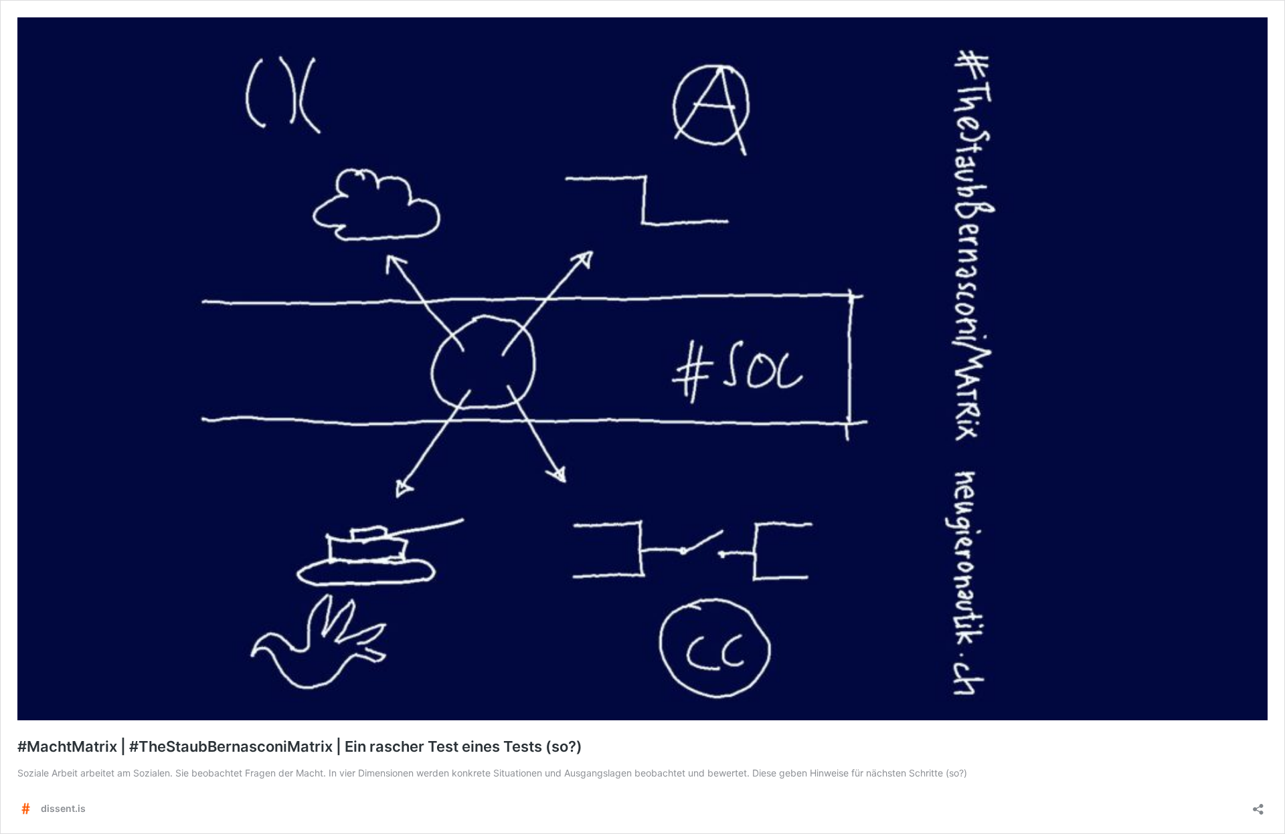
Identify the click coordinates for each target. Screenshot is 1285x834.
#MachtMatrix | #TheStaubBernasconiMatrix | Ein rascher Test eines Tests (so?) (299, 746)
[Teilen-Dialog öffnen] (1258, 805)
